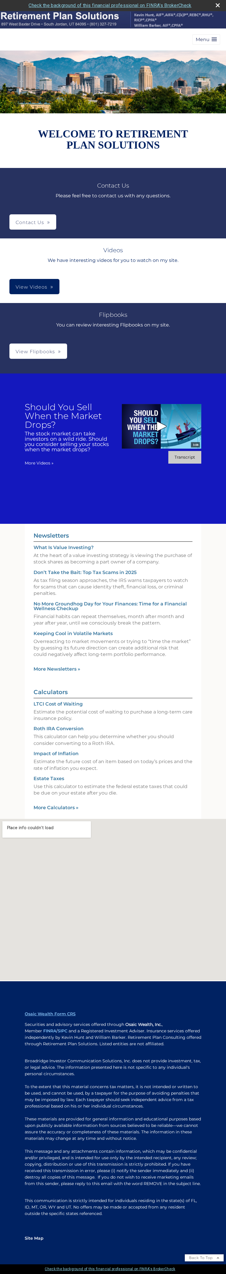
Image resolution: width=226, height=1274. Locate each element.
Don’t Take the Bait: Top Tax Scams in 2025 (85, 572)
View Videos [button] (31, 287)
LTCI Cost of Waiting (58, 704)
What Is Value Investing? (64, 547)
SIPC (62, 1031)
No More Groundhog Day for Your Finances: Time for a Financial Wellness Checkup (110, 606)
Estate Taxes (49, 778)
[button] (206, 39)
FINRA (49, 1031)
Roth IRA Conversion (59, 728)
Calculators (51, 692)
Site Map (34, 1238)
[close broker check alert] (217, 5)
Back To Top (201, 1258)
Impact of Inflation (56, 753)
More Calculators (56, 807)
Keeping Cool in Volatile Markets (73, 633)
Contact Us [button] (30, 222)
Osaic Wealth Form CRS (50, 1013)
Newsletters (51, 535)
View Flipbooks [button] (35, 351)
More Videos (39, 463)
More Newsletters (57, 669)
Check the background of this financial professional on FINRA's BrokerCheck (110, 5)
